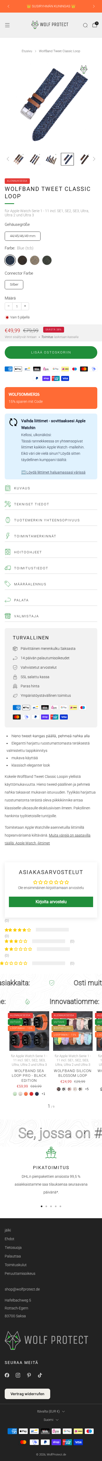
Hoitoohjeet (28, 552)
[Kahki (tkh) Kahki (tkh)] (34, 260)
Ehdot (9, 1239)
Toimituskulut (16, 1265)
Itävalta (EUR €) (48, 1411)
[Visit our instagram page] (17, 1375)
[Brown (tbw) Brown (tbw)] (22, 260)
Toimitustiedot (31, 568)
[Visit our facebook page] (6, 1375)
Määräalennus (30, 584)
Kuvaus (22, 488)
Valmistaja (26, 616)
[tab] (41, 1206)
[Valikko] (7, 25)
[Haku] (85, 25)
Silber (14, 284)
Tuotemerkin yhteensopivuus (47, 520)
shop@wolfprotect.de (22, 1289)
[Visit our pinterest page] (28, 1375)
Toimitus (47, 337)
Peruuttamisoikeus (20, 1273)
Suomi (48, 1420)
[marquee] (51, 983)
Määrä (10, 298)
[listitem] (51, 6)
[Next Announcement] (94, 6)
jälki (8, 1230)
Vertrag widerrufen (27, 1394)
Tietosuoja (13, 1247)
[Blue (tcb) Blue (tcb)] (10, 260)
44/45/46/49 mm (23, 236)
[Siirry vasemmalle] (8, 159)
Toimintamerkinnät (35, 536)
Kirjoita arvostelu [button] (51, 901)
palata (21, 600)
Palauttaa (13, 1256)
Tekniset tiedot (31, 504)
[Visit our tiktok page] (39, 1375)
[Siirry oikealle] (93, 159)
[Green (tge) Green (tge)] (47, 260)
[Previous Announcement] (8, 6)
